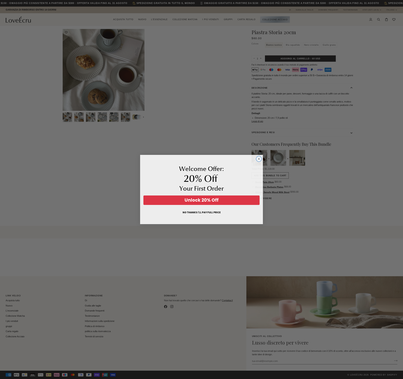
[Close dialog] (259, 159)
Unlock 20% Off (201, 200)
